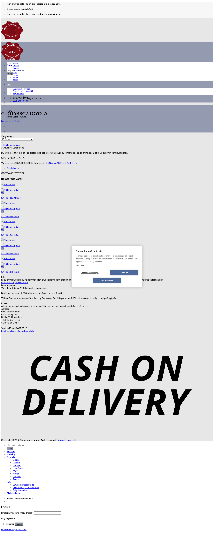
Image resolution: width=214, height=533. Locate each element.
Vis (2, 192)
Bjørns (15, 63)
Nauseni (16, 77)
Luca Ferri (17, 70)
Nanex (15, 75)
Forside (11, 45)
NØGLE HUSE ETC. (67, 162)
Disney (16, 65)
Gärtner (16, 68)
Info (9, 84)
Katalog (11, 52)
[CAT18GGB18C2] (8, 221)
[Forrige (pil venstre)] (5, 266)
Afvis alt (124, 273)
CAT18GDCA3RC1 (11, 197)
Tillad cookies (107, 280)
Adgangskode (9, 518)
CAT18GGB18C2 (10, 234)
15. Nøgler (15, 121)
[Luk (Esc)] (211, 3)
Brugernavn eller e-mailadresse (17, 512)
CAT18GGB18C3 (10, 253)
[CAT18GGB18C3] (8, 239)
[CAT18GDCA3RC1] (8, 184)
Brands (11, 58)
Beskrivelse (13, 168)
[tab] (110, 168)
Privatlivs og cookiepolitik (23, 91)
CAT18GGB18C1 (10, 216)
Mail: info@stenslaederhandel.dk (17, 330)
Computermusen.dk (66, 440)
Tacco (15, 79)
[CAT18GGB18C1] (8, 202)
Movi (15, 72)
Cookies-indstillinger (89, 273)
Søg (10, 74)
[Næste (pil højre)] (209, 266)
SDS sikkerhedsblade (21, 89)
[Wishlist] (2, 188)
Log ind (19, 524)
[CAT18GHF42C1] (8, 258)
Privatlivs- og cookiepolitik (14, 282)
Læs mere (80, 265)
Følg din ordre (18, 93)
